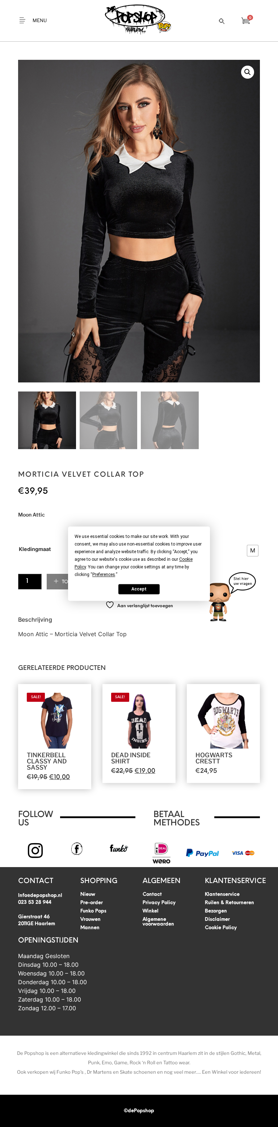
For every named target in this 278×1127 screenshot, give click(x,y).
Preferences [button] (103, 574)
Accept (139, 589)
